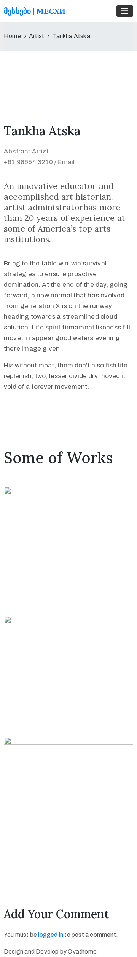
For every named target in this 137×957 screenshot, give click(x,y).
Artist (36, 36)
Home (12, 36)
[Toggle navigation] (124, 11)
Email (66, 162)
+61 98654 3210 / (30, 162)
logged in (50, 934)
